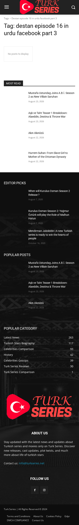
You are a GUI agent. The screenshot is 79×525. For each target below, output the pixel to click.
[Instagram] (44, 490)
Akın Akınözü (36, 132)
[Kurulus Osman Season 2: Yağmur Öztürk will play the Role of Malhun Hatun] (14, 216)
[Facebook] (35, 490)
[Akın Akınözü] (14, 138)
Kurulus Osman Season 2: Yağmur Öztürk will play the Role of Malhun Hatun (48, 214)
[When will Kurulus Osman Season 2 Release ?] (14, 196)
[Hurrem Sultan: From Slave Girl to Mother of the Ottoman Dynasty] (14, 158)
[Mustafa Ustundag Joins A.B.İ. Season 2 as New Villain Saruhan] (14, 98)
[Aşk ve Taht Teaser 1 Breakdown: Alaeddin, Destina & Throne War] (14, 118)
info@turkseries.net (31, 463)
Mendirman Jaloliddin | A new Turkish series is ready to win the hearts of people (50, 234)
